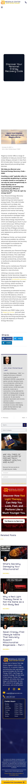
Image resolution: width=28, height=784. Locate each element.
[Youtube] (19, 689)
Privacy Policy (5, 483)
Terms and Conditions (13, 483)
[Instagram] (14, 689)
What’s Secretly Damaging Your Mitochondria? (12, 566)
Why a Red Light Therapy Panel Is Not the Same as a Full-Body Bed (13, 600)
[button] (2, 7)
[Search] (25, 425)
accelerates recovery (19, 279)
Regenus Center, (9, 312)
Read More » (6, 573)
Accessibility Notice (22, 483)
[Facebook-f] (9, 689)
